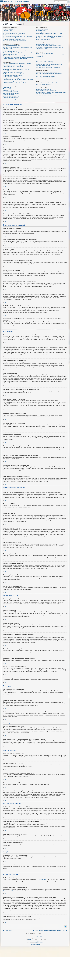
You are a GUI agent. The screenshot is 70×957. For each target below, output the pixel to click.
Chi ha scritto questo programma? (43, 89)
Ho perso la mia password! (9, 37)
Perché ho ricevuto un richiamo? (10, 76)
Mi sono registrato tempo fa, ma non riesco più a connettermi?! (17, 36)
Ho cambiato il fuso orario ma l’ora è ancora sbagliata (15, 50)
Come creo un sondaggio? (9, 68)
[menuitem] (53, 930)
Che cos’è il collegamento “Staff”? (43, 39)
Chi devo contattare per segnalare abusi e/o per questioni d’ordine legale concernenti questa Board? (51, 93)
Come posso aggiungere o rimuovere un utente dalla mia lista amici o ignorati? (50, 55)
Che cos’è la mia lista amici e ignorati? (44, 53)
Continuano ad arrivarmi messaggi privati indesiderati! (48, 45)
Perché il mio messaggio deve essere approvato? (14, 81)
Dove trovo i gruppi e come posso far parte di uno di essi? (49, 33)
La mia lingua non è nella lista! (10, 51)
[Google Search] (68, 1)
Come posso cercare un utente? (43, 65)
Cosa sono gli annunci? (8, 94)
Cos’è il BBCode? (7, 87)
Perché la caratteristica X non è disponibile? (46, 90)
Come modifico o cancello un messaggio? (13, 65)
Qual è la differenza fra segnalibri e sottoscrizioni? (47, 72)
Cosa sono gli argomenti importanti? (11, 96)
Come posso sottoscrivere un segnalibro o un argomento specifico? (49, 74)
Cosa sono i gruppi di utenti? (42, 32)
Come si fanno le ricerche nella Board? (45, 61)
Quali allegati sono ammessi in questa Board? (46, 82)
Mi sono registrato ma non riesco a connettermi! (14, 33)
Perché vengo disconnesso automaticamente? (14, 39)
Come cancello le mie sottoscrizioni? (44, 78)
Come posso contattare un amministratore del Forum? (48, 95)
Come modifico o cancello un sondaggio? (13, 72)
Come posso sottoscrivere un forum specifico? (46, 76)
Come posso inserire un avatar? (10, 54)
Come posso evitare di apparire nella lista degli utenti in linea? (17, 47)
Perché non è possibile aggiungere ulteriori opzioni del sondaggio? (16, 70)
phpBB (30, 940)
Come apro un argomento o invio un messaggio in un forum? (17, 63)
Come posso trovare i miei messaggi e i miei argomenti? (49, 67)
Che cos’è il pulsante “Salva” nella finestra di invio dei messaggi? (18, 79)
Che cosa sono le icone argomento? (11, 99)
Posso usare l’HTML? (8, 88)
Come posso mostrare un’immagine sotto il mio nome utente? (17, 52)
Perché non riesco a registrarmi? (10, 32)
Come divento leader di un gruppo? (44, 35)
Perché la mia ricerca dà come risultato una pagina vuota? (49, 64)
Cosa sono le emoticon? (9, 90)
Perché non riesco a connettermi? (11, 35)
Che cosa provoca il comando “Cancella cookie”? (14, 40)
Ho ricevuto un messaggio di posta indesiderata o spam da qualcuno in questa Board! (49, 48)
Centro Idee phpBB (8, 890)
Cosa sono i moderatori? (41, 30)
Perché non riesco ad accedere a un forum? (13, 73)
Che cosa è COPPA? (8, 30)
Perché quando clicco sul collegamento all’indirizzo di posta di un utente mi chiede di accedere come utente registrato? (18, 58)
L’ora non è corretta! (7, 48)
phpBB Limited (42, 879)
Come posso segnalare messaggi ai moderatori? (14, 78)
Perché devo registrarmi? (9, 29)
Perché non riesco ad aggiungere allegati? (13, 75)
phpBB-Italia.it (39, 942)
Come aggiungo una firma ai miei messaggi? (13, 66)
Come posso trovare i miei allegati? (44, 84)
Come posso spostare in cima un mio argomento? (14, 82)
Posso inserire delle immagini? (10, 91)
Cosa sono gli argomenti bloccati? (11, 97)
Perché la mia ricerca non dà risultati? (44, 62)
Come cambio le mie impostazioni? (11, 45)
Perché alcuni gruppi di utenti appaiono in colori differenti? (49, 36)
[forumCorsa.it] (35, 9)
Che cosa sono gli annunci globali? (11, 93)
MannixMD (39, 937)
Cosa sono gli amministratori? (42, 29)
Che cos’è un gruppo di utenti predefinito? (45, 37)
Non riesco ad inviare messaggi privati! (45, 44)
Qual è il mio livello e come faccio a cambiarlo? (14, 55)
